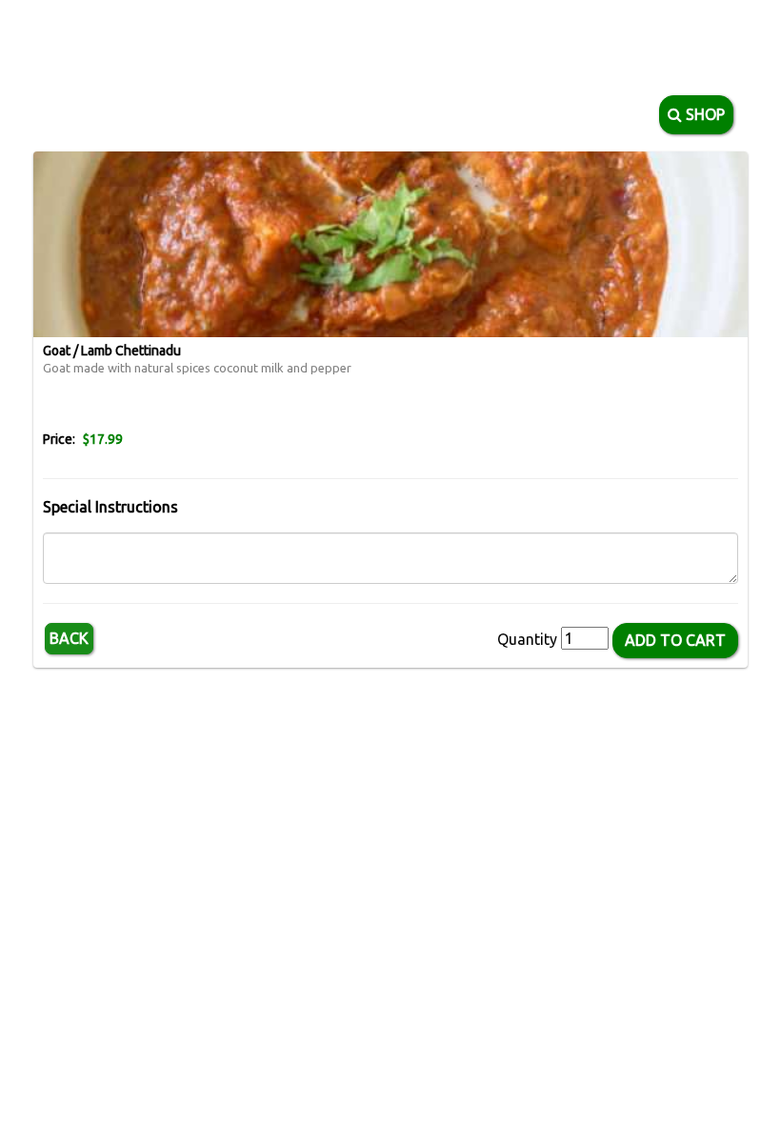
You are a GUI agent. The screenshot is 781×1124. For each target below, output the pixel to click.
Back (69, 638)
